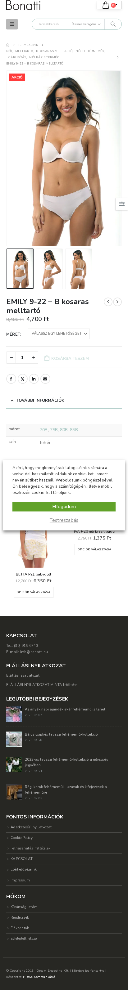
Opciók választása (33, 592)
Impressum (20, 880)
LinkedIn (34, 379)
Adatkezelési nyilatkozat (31, 827)
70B (44, 430)
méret (13, 334)
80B (64, 430)
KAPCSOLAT (22, 858)
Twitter (23, 379)
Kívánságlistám (24, 906)
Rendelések (20, 917)
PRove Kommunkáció (39, 976)
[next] (117, 302)
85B (74, 430)
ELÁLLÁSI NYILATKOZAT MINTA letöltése (41, 684)
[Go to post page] (14, 713)
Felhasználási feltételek (30, 848)
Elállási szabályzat (22, 675)
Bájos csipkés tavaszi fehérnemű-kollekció (61, 734)
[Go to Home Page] (7, 45)
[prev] (108, 302)
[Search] (113, 24)
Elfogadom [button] (64, 506)
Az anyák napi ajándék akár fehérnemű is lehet (65, 709)
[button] (12, 24)
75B (54, 430)
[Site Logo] (23, 5)
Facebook (11, 379)
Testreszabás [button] (64, 520)
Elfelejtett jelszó (24, 938)
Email (45, 379)
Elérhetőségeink (24, 869)
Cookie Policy (22, 837)
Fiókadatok (20, 927)
